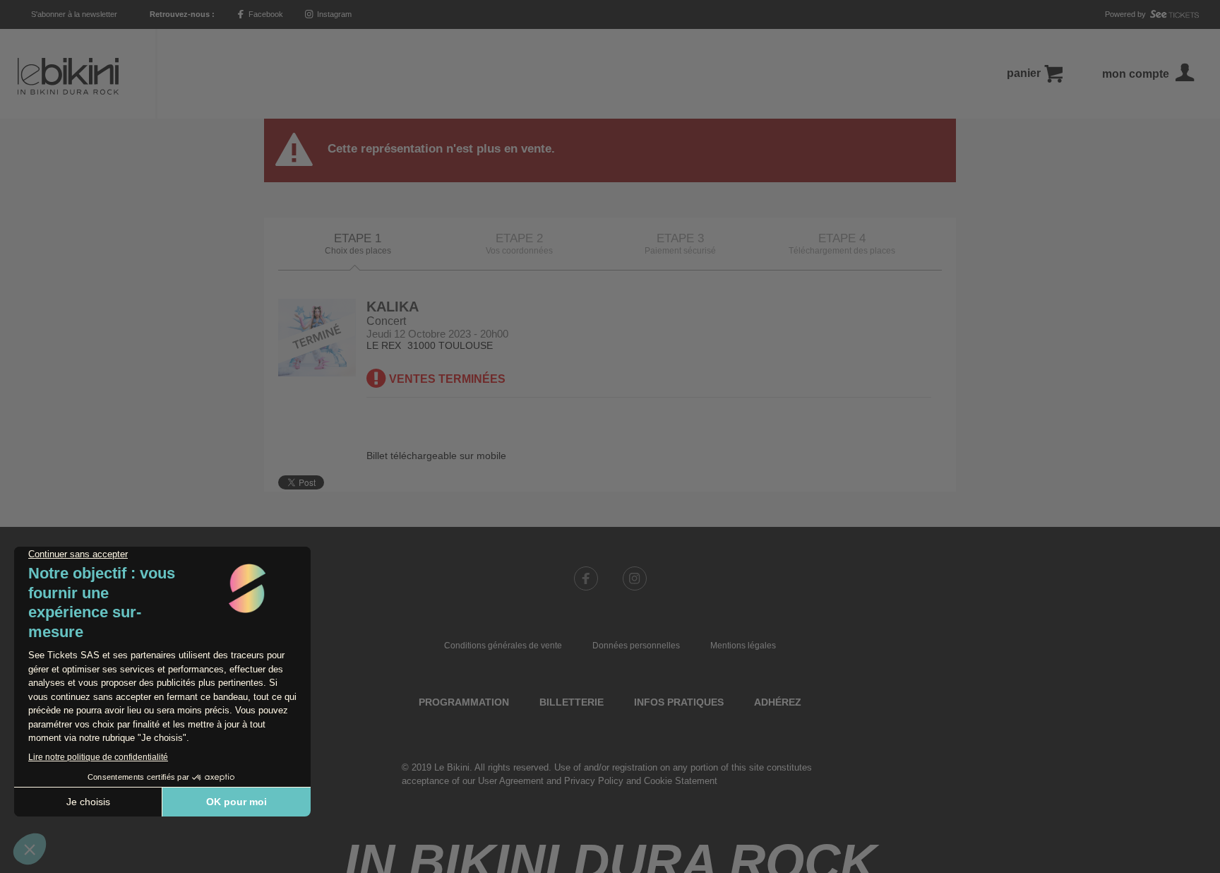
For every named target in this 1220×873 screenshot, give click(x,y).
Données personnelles (636, 646)
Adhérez (777, 702)
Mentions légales (743, 646)
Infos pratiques (679, 702)
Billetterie (571, 702)
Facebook (264, 14)
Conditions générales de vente (503, 646)
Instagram (333, 14)
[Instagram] (635, 578)
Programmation (464, 702)
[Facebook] (586, 578)
